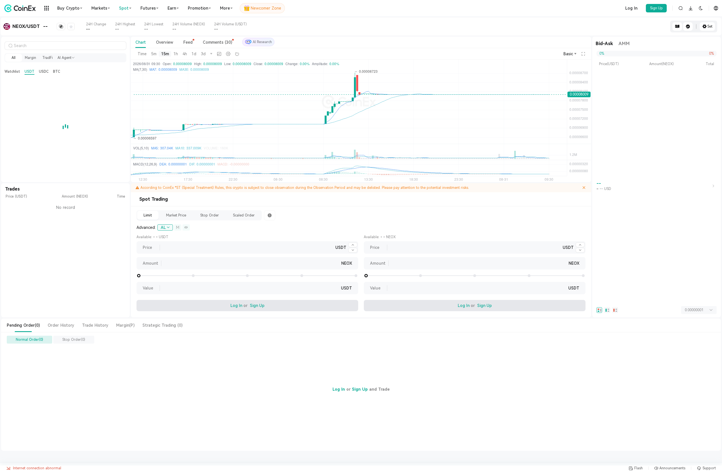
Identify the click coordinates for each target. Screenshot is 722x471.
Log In (631, 8)
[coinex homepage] (21, 8)
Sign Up (656, 8)
